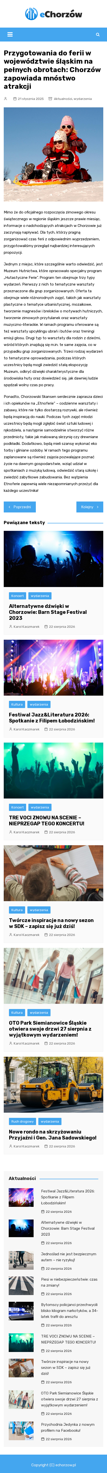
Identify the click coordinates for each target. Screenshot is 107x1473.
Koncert (17, 596)
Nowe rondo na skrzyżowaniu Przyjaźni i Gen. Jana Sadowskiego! (53, 1135)
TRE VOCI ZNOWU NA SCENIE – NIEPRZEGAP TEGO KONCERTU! (46, 821)
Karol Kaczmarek (27, 627)
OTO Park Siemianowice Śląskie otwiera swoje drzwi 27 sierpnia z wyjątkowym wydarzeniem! (50, 1029)
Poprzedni (22, 507)
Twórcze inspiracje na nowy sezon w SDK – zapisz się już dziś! (51, 923)
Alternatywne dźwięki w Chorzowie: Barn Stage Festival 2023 (48, 612)
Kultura (17, 704)
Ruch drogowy (22, 1121)
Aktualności (63, 99)
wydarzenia (83, 99)
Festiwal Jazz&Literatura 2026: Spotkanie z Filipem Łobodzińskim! (52, 718)
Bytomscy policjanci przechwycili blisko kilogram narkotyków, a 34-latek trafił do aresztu (69, 1311)
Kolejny (87, 507)
